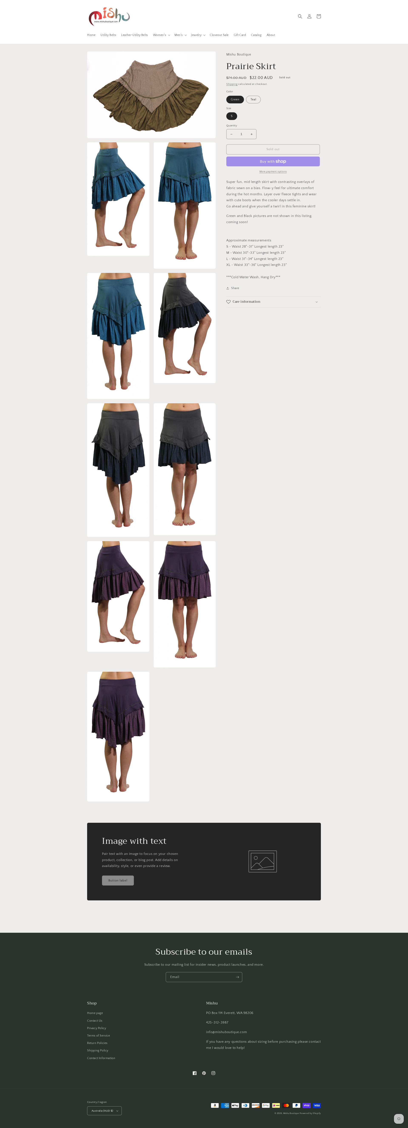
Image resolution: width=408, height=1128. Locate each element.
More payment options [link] (273, 171)
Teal (253, 99)
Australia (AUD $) (102, 1110)
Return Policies (97, 1043)
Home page (95, 1013)
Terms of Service (98, 1035)
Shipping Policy (97, 1050)
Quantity (231, 125)
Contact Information (101, 1058)
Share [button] (235, 288)
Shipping (232, 84)
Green (235, 99)
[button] (161, 35)
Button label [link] (118, 880)
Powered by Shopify (310, 1113)
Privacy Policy (96, 1028)
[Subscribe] (237, 977)
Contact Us (94, 1020)
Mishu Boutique (291, 1113)
